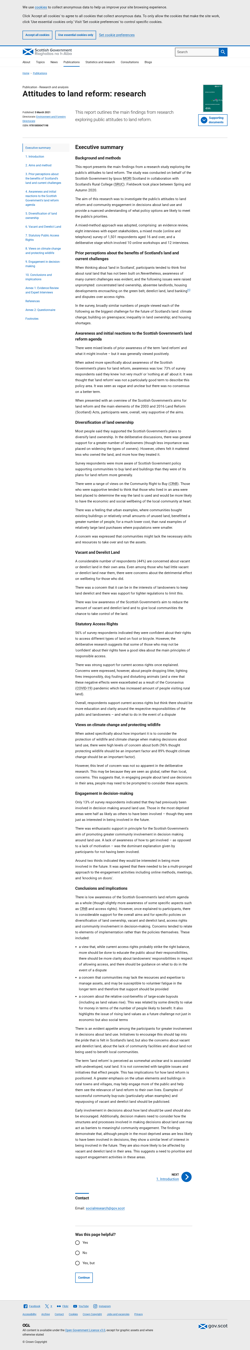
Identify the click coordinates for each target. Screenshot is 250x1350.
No (85, 1253)
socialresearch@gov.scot (105, 1208)
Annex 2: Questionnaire (40, 310)
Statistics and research (100, 62)
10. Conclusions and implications (38, 277)
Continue (84, 1277)
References (32, 301)
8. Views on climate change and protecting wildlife (43, 251)
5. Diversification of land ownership (41, 216)
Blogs (148, 62)
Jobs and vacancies (118, 1314)
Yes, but (89, 1263)
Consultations (130, 62)
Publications (72, 62)
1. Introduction (34, 156)
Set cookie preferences (117, 35)
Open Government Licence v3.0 (85, 1330)
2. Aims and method (38, 165)
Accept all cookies (37, 35)
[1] (188, 289)
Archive (45, 1314)
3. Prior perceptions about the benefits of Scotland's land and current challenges (43, 178)
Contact (59, 1314)
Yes (85, 1242)
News (54, 62)
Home (26, 73)
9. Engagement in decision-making (42, 264)
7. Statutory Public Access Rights (42, 238)
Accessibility (29, 1314)
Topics (40, 62)
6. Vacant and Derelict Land (43, 226)
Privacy (138, 1314)
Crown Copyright (92, 1314)
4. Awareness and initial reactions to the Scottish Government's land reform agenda (42, 198)
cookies (41, 7)
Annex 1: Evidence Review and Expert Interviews (42, 290)
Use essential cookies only (75, 35)
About (26, 62)
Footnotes (31, 318)
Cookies (73, 1314)
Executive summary (38, 148)
